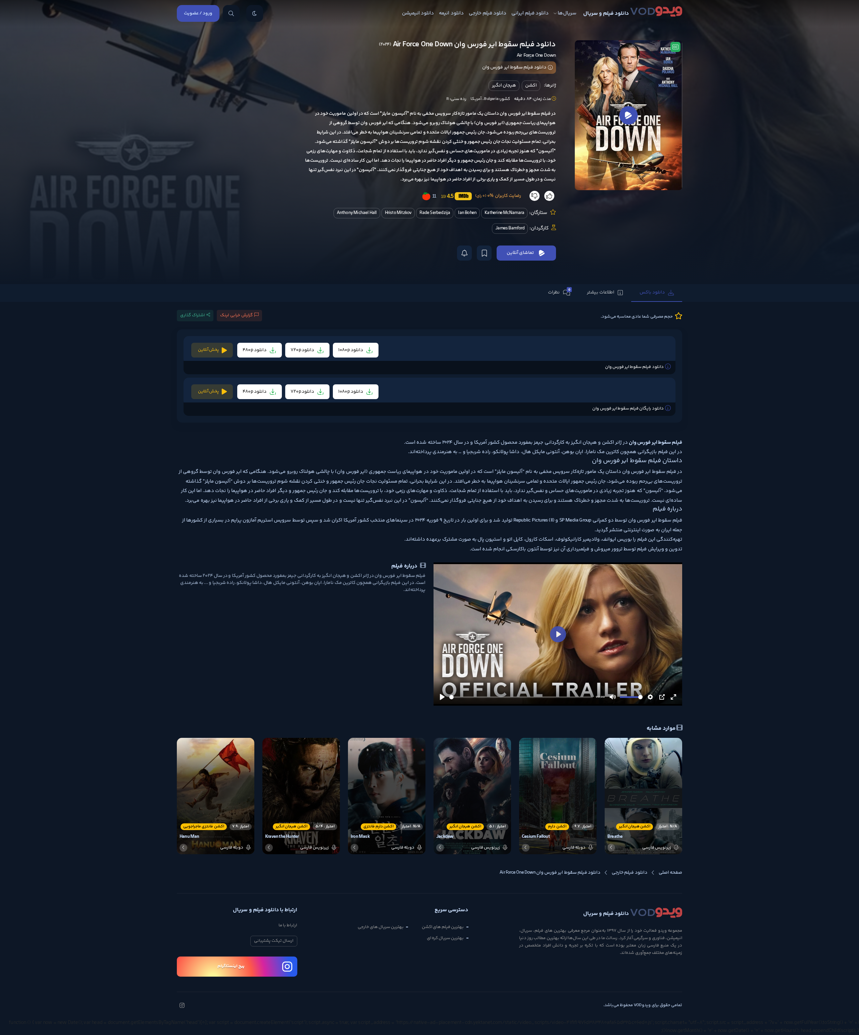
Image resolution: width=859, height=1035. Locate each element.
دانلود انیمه (451, 13)
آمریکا (476, 99)
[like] (549, 196)
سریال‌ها (567, 13)
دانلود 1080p (351, 350)
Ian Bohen (467, 213)
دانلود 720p (303, 350)
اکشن (531, 85)
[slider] (521, 697)
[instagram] (182, 1006)
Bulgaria (491, 99)
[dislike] (534, 196)
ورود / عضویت (198, 13)
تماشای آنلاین (520, 253)
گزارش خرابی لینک (236, 315)
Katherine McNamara (504, 213)
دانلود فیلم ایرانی (530, 13)
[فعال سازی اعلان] (464, 253)
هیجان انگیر (504, 85)
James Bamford (509, 228)
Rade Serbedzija (434, 213)
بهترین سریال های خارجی (381, 927)
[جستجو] (231, 13)
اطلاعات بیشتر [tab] (600, 292)
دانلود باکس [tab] (652, 292)
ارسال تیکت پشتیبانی (273, 940)
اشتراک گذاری (192, 315)
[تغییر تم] (254, 13)
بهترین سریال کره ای (445, 938)
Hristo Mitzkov (398, 213)
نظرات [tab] (559, 292)
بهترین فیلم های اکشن (443, 927)
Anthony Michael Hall (357, 213)
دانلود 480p (255, 350)
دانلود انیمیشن (418, 13)
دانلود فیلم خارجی (487, 13)
